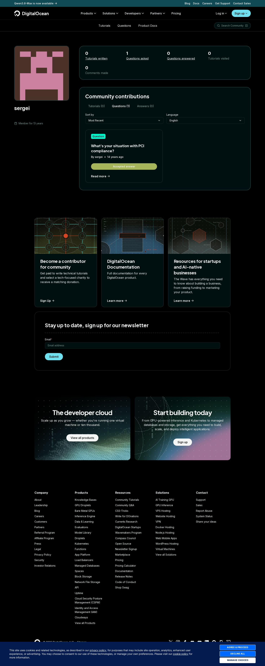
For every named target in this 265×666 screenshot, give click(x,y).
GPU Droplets (83, 505)
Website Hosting (165, 516)
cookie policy (180, 653)
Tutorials (104, 25)
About (37, 499)
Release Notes (124, 576)
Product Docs (147, 25)
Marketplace (122, 554)
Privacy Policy (42, 554)
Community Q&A (124, 505)
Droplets (80, 538)
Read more (98, 176)
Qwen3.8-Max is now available (34, 3)
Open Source (123, 543)
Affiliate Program (44, 538)
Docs (196, 3)
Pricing (119, 560)
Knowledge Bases (85, 499)
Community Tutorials (127, 499)
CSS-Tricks (121, 510)
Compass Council (125, 538)
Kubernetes (82, 543)
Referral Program (44, 532)
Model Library (83, 532)
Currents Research (126, 521)
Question (98, 136)
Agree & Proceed (237, 647)
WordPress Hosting (167, 543)
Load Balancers (84, 560)
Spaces (79, 571)
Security (39, 560)
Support (201, 499)
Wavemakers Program (128, 532)
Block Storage (83, 576)
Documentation (124, 571)
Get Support (222, 3)
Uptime (79, 593)
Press (37, 543)
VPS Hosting (163, 510)
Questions (124, 25)
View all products (82, 438)
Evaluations (81, 527)
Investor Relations (45, 565)
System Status (204, 516)
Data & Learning (84, 521)
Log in (220, 13)
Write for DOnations (127, 516)
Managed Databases (87, 565)
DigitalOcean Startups (128, 527)
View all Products (85, 623)
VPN (158, 521)
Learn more (115, 301)
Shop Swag (122, 587)
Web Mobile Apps (166, 538)
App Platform (82, 554)
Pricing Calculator (125, 565)
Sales (199, 505)
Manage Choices (237, 660)
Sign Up (45, 301)
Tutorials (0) (96, 106)
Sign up (240, 13)
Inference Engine (85, 516)
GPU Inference (164, 505)
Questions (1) (121, 106)
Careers (207, 3)
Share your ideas (206, 521)
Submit (54, 356)
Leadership (41, 505)
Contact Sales (242, 3)
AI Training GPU (165, 499)
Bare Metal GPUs (85, 510)
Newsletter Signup (126, 549)
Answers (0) (145, 106)
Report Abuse (204, 510)
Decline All (237, 653)
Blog (187, 3)
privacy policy (98, 650)
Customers (40, 521)
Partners (39, 527)
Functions (80, 549)
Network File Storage (87, 582)
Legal (37, 549)
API (77, 587)
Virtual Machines (165, 549)
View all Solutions (166, 554)
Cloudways (81, 617)
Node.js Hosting (165, 532)
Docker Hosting (165, 527)
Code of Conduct (125, 582)
